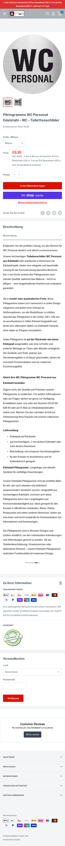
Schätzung (13, 698)
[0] (59, 13)
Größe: (10, 137)
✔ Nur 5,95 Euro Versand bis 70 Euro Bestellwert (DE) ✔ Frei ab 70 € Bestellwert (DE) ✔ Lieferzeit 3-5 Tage (32, 4)
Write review (32, 734)
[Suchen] (47, 13)
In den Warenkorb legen (32, 185)
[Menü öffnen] (4, 14)
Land (5, 665)
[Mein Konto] (53, 13)
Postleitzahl (9, 679)
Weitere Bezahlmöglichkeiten (32, 202)
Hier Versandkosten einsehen (26, 164)
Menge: (6, 174)
